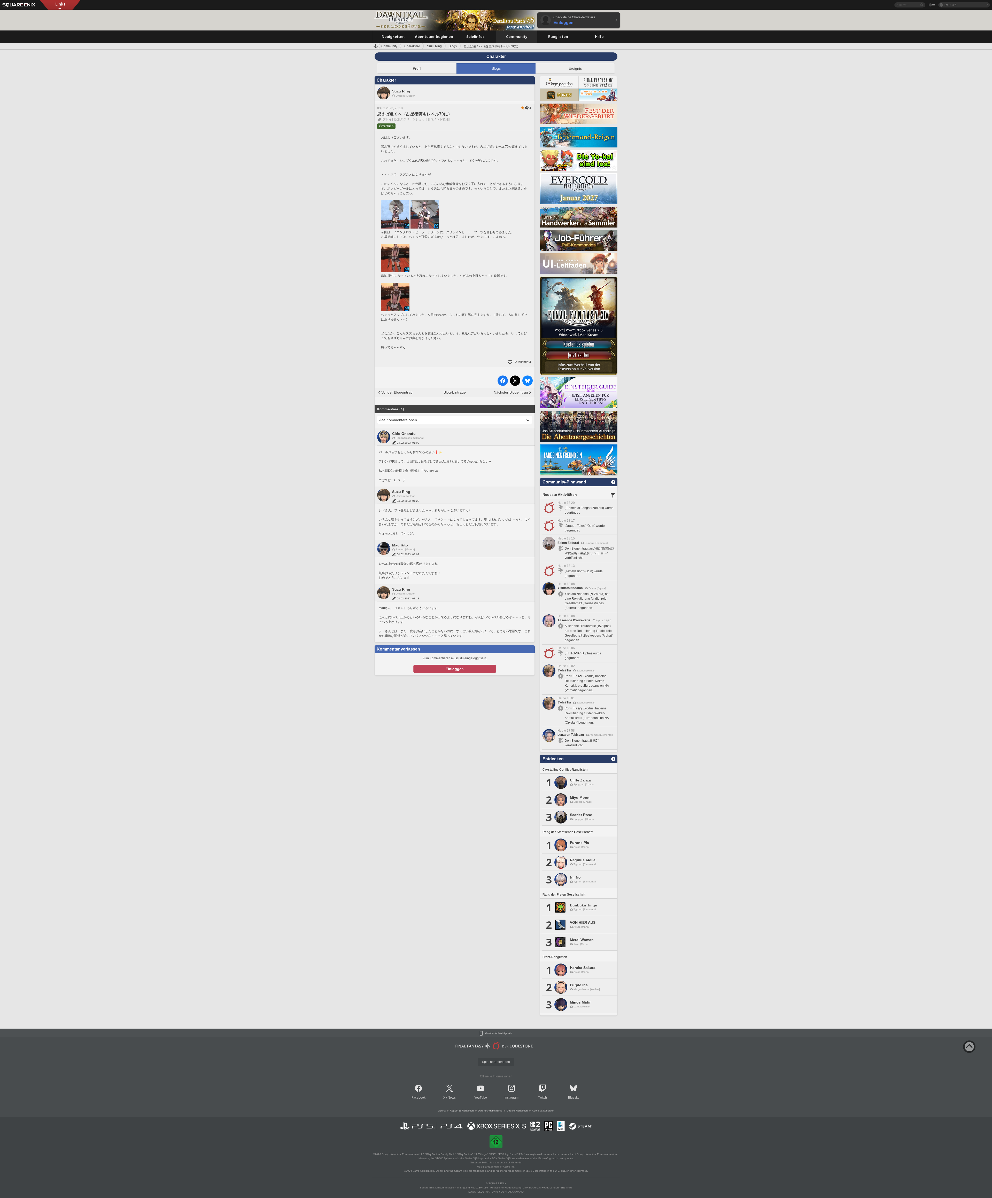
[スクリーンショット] (414, 119)
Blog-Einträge (455, 392)
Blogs (496, 68)
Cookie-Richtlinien (517, 1110)
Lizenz (442, 1110)
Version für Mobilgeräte (498, 1033)
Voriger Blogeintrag (397, 392)
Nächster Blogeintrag (511, 392)
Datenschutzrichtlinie (490, 1110)
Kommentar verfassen (398, 649)
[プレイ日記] (390, 119)
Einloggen (455, 669)
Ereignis (575, 68)
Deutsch (950, 5)
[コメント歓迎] (439, 119)
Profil (417, 68)
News (452, 1097)
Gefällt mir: (522, 362)
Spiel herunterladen (496, 1062)
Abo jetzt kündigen (543, 1110)
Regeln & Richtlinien (462, 1110)
